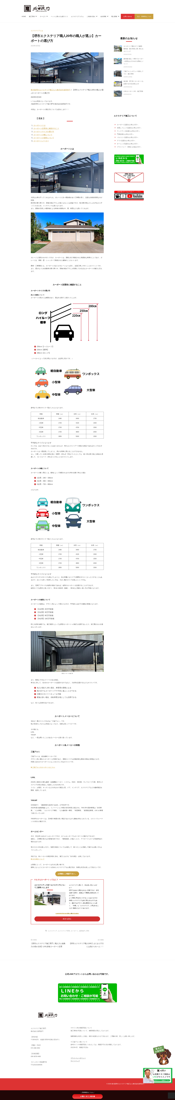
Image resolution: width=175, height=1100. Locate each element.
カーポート (74, 931)
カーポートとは (39, 125)
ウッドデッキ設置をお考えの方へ (128, 131)
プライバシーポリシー (78, 1058)
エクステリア (52, 931)
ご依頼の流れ (91, 16)
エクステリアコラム (77, 16)
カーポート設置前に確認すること (46, 128)
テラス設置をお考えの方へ (126, 140)
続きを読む (67, 919)
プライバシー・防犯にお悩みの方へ (129, 147)
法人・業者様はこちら (144, 16)
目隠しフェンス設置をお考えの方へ (129, 128)
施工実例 (32, 16)
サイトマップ (75, 1061)
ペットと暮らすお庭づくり (59, 16)
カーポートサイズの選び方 (43, 132)
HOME (24, 16)
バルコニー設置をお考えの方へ (127, 137)
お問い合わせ (127, 16)
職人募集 (114, 16)
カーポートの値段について (43, 138)
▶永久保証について (37, 859)
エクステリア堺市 (64, 931)
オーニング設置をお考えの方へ (127, 144)
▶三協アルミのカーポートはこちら (43, 767)
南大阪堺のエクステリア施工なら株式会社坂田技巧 (128, 1084)
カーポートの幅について (42, 135)
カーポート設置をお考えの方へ (127, 124)
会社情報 (103, 16)
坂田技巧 (82, 931)
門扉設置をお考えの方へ (125, 134)
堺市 (87, 931)
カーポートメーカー (41, 141)
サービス (43, 16)
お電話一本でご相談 (86, 1096)
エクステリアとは (37, 30)
